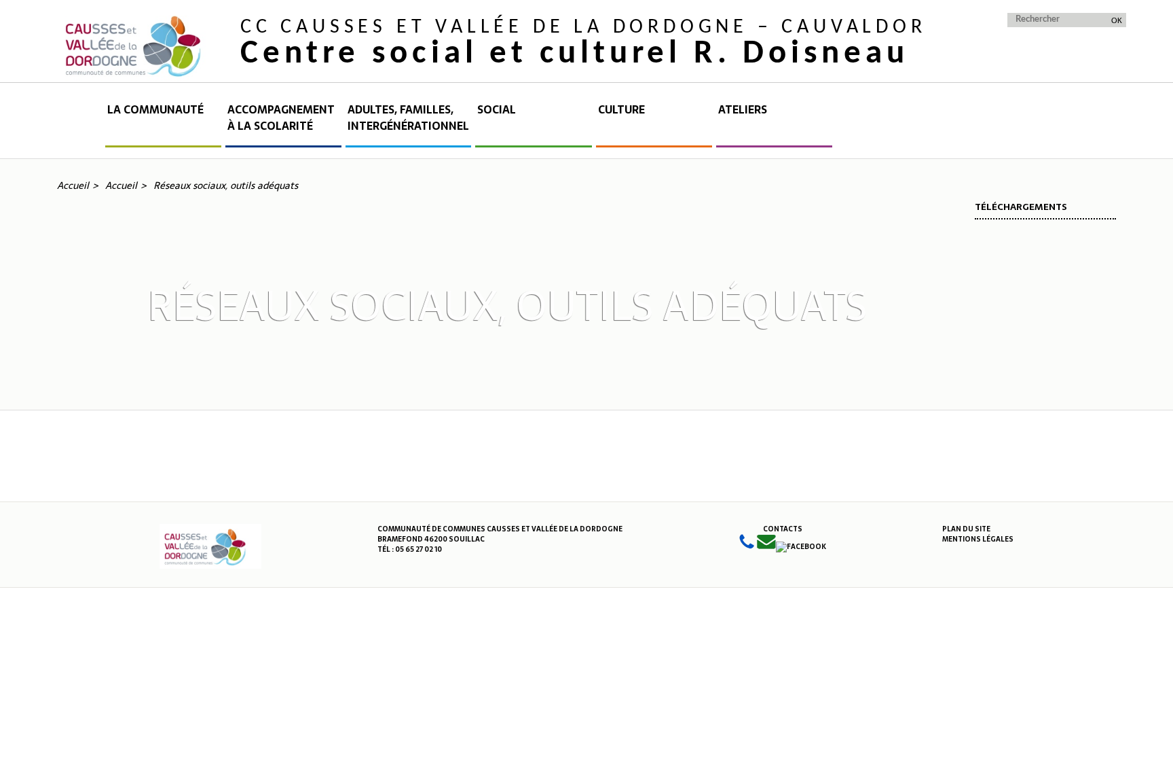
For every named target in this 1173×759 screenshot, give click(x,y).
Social (496, 109)
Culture (621, 109)
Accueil (80, 124)
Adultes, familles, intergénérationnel (408, 118)
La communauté (155, 109)
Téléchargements (1021, 206)
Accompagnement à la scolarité (281, 118)
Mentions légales (977, 539)
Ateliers (742, 109)
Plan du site (966, 529)
